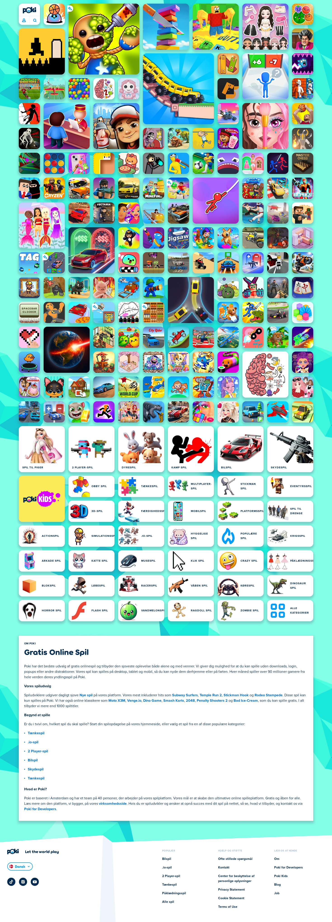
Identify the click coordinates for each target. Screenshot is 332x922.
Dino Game (152, 700)
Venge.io (134, 700)
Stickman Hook (236, 695)
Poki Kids (281, 876)
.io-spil (33, 742)
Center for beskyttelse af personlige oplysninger (236, 879)
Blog (277, 884)
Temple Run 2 (211, 695)
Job (276, 893)
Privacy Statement (231, 889)
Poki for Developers (40, 809)
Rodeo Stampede (269, 695)
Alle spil (168, 901)
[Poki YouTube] (35, 882)
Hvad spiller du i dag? (34, 20)
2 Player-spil (38, 751)
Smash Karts (173, 700)
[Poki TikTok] (11, 882)
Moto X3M (116, 700)
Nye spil (86, 695)
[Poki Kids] (42, 499)
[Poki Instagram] (23, 882)
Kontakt (223, 867)
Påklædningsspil (174, 893)
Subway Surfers (185, 695)
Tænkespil (36, 733)
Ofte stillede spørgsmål (235, 859)
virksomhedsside (113, 803)
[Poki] (29, 10)
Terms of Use (227, 906)
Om (276, 859)
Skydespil (36, 769)
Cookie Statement (231, 898)
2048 (190, 700)
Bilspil (33, 760)
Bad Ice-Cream (246, 700)
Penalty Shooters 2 (212, 700)
